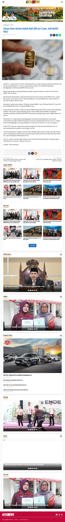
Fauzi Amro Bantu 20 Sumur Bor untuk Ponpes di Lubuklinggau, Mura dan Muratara (26, 286)
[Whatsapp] (60, 35)
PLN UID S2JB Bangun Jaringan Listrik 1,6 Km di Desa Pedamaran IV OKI (23, 464)
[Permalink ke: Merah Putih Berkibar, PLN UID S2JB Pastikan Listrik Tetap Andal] (52, 173)
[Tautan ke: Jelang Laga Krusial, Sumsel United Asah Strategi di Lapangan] (32, 415)
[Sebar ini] (51, 35)
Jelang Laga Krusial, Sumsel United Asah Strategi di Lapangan (20, 427)
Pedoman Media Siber (23, 519)
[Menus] (3, 2)
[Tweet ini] (54, 35)
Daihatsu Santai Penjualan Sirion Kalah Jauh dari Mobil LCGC (15, 389)
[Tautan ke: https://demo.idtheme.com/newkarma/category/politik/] (61, 254)
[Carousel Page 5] (36, 290)
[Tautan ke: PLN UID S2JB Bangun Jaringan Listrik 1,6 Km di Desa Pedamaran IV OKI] (32, 454)
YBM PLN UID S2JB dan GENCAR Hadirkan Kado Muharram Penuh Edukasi (31, 181)
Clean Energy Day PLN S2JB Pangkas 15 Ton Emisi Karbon (32, 197)
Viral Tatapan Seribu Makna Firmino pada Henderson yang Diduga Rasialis (14, 159)
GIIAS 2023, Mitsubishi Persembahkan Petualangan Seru (17, 375)
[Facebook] (29, 153)
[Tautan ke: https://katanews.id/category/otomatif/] (61, 336)
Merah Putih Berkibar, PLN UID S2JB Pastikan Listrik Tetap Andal (52, 181)
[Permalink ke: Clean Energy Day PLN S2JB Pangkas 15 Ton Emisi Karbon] (32, 190)
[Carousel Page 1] (28, 290)
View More (32, 245)
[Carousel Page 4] (34, 290)
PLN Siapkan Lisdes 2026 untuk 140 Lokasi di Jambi (12, 197)
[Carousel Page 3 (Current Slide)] (32, 290)
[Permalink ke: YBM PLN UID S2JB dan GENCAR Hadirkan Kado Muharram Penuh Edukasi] (32, 173)
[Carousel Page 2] (30, 290)
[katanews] (33, 2)
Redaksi (16, 519)
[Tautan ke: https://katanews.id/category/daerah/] (61, 436)
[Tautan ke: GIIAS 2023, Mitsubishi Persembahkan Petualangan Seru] (32, 355)
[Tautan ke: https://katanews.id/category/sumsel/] (61, 297)
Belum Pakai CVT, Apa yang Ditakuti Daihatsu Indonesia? (14, 385)
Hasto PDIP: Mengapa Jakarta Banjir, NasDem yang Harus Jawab (49, 159)
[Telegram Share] (57, 35)
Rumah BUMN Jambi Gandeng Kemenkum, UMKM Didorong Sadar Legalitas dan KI (12, 181)
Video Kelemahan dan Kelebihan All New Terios (13, 380)
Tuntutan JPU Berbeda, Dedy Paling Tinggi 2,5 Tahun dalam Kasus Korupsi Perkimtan (26, 327)
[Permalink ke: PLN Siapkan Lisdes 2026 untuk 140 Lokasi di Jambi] (12, 190)
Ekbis (4, 35)
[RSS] (35, 153)
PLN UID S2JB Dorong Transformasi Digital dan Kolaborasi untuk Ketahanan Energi (51, 197)
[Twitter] (32, 153)
